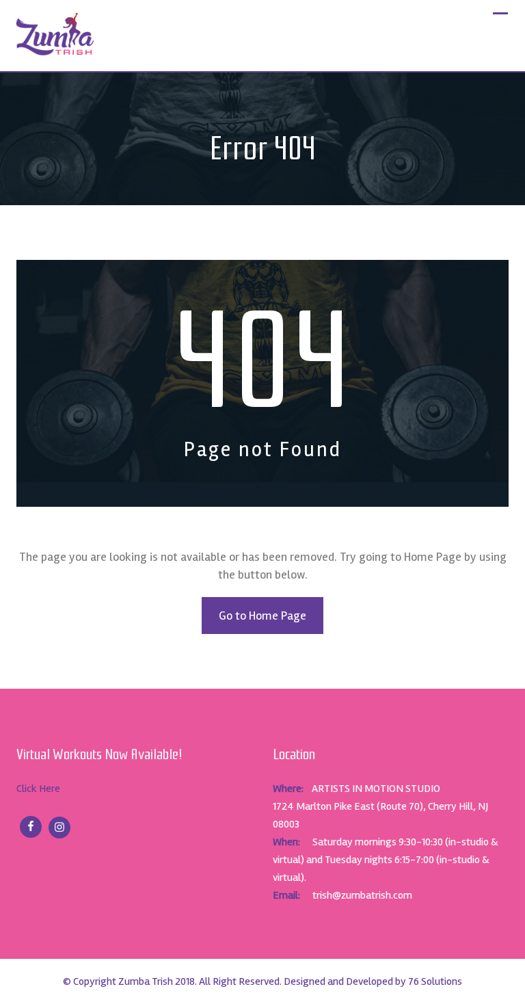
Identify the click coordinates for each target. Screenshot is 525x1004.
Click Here (38, 788)
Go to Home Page (262, 615)
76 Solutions (435, 981)
